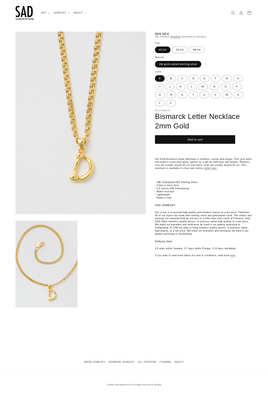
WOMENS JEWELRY (121, 362)
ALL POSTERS (147, 362)
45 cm (180, 49)
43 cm (163, 49)
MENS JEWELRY (94, 362)
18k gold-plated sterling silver (178, 64)
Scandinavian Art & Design (128, 385)
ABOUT (179, 362)
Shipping (175, 36)
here (232, 255)
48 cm (197, 49)
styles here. (210, 168)
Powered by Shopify (152, 385)
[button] (45, 13)
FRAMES (165, 362)
